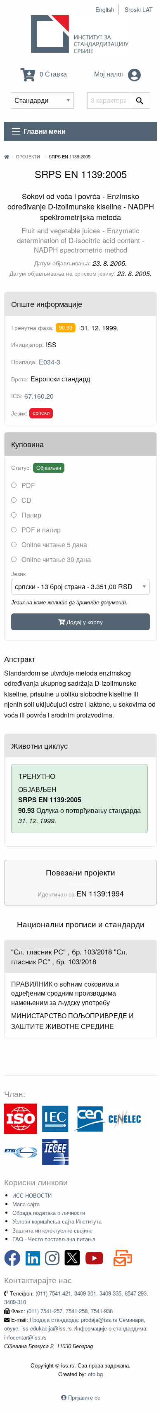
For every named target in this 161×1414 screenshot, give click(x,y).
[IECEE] (55, 1151)
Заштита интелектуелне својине (52, 1230)
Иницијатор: (27, 344)
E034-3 (49, 362)
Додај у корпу (84, 621)
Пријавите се (84, 1397)
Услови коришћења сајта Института (57, 1221)
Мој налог (109, 74)
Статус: (21, 467)
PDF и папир (40, 529)
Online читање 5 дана (53, 544)
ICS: (16, 396)
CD (25, 500)
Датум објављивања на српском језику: (62, 273)
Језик (18, 573)
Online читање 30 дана (55, 559)
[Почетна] (6, 156)
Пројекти (28, 156)
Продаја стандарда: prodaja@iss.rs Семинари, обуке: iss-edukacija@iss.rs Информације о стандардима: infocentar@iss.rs (76, 1328)
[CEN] (90, 1118)
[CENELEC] (124, 1118)
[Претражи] (139, 100)
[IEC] (55, 1118)
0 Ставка (52, 74)
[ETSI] (20, 1151)
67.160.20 (39, 396)
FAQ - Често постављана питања (53, 1239)
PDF (27, 485)
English (104, 9)
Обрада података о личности (48, 1213)
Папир (30, 515)
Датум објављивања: (62, 263)
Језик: (19, 413)
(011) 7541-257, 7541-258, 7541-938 (70, 1311)
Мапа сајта (26, 1204)
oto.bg (95, 1374)
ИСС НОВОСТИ (32, 1195)
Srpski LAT (139, 9)
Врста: (19, 379)
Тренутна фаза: (32, 327)
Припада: (24, 362)
